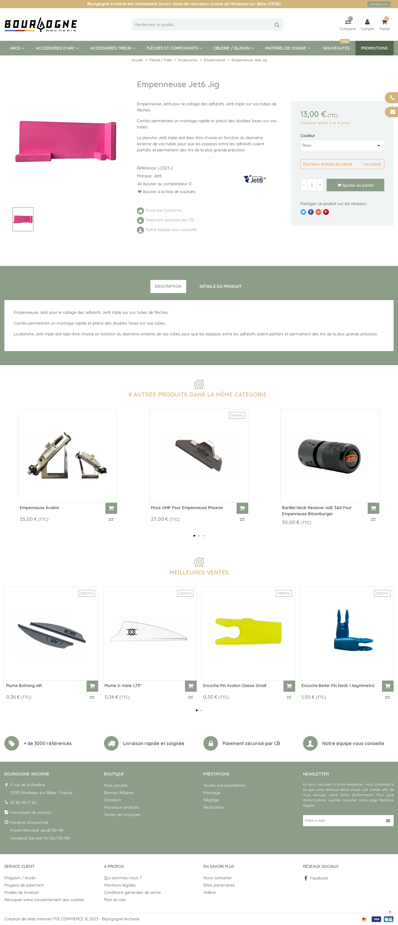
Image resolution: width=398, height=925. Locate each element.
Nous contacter (217, 877)
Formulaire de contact (30, 812)
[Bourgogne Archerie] (40, 24)
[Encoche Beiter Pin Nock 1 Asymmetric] (346, 633)
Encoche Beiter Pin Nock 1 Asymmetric (338, 685)
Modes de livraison (21, 892)
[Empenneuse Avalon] (67, 455)
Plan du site (115, 899)
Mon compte (116, 785)
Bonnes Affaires (119, 792)
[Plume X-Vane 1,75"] (149, 633)
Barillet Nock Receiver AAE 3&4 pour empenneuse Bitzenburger (317, 510)
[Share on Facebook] (311, 212)
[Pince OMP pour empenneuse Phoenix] (198, 455)
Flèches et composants (172, 48)
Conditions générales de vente (132, 892)
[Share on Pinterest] (326, 212)
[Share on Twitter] (303, 212)
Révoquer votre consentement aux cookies (44, 899)
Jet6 (157, 175)
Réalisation (213, 807)
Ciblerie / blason (231, 48)
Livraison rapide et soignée (153, 743)
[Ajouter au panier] (111, 508)
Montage (211, 792)
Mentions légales (120, 885)
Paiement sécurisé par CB (251, 743)
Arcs (15, 48)
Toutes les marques (122, 814)
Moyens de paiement (24, 885)
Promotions (374, 48)
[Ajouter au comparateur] (111, 519)
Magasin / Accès (20, 877)
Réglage (211, 800)
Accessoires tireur (110, 48)
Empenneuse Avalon (39, 507)
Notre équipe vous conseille (353, 743)
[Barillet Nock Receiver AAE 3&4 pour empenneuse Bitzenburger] (330, 455)
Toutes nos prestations (224, 785)
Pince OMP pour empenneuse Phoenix (187, 507)
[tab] (168, 286)
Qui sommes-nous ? (123, 877)
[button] (194, 536)
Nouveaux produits (121, 807)
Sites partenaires (219, 885)
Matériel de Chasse (285, 48)
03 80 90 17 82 (23, 802)
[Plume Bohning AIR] (51, 633)
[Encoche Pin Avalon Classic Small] (248, 633)
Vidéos (209, 892)
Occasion (112, 800)
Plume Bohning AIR (24, 685)
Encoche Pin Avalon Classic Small (234, 685)
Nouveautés (336, 46)
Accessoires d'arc (55, 48)
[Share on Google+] (318, 212)
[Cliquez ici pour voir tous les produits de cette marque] (254, 179)
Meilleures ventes (199, 572)
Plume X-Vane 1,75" (123, 685)
